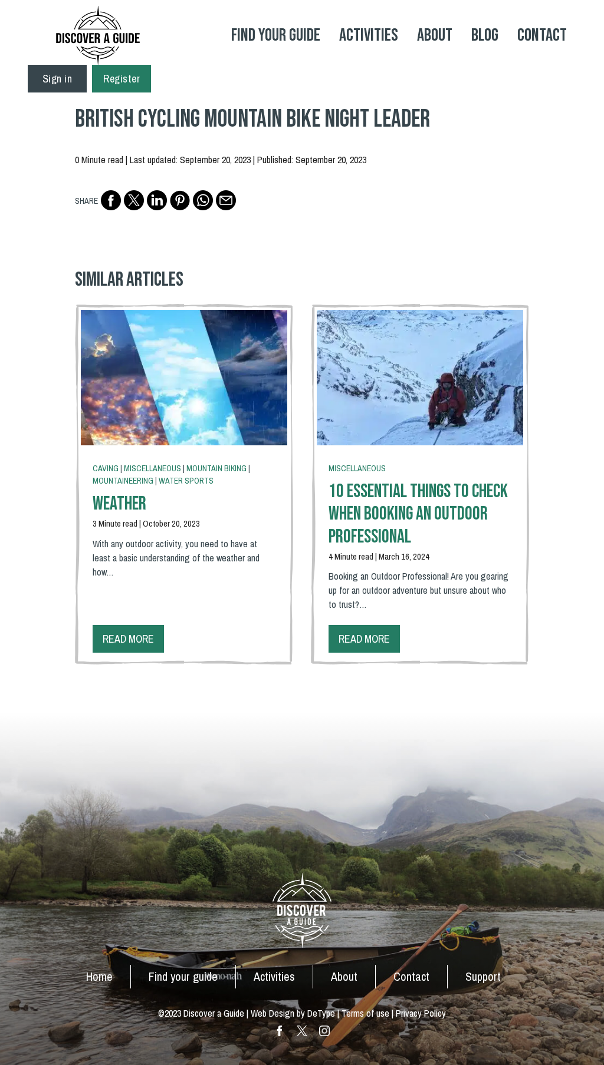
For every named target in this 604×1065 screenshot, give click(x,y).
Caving (106, 468)
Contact (542, 35)
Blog (484, 35)
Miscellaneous (152, 468)
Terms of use (365, 1013)
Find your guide (183, 976)
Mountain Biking (216, 468)
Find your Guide (275, 35)
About (434, 35)
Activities (368, 35)
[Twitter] (134, 200)
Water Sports (186, 480)
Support (483, 976)
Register (121, 78)
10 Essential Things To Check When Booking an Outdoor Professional (418, 514)
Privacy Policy (421, 1013)
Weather (119, 503)
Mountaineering (123, 480)
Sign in (57, 78)
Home (99, 976)
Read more (128, 638)
